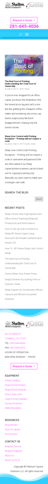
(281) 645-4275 (17, 347)
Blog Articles (11, 425)
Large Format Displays (16, 399)
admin (9, 89)
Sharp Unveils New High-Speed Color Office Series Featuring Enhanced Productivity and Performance (23, 219)
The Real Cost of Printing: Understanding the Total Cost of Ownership (20, 83)
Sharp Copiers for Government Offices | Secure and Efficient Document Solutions (23, 294)
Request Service (13, 446)
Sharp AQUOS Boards (15, 389)
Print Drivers (11, 434)
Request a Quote (22, 20)
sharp (27, 89)
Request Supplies (13, 451)
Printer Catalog (12, 380)
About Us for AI (12, 460)
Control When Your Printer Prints (21, 273)
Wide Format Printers (15, 385)
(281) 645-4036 (17, 343)
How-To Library (12, 429)
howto (27, 144)
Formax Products (13, 403)
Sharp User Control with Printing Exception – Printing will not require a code (23, 138)
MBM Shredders (13, 408)
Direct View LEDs (13, 394)
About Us (9, 455)
